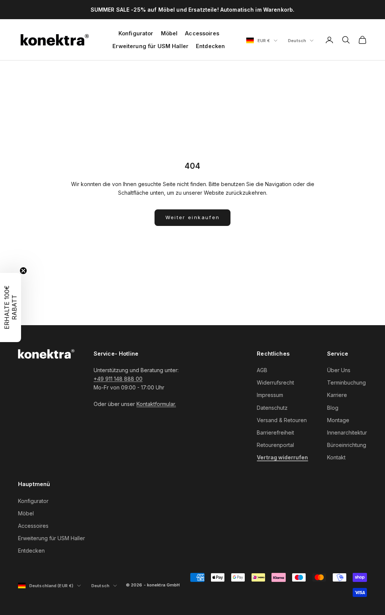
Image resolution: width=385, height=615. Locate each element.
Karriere (337, 395)
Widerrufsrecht (275, 382)
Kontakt (336, 457)
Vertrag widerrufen (282, 457)
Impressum (270, 395)
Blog (332, 407)
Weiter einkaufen (192, 217)
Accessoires (202, 33)
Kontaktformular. (156, 404)
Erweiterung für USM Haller (150, 46)
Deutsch (301, 41)
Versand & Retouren (282, 420)
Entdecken (210, 46)
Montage (338, 420)
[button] (10, 307)
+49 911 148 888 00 (118, 379)
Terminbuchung (346, 382)
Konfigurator (135, 33)
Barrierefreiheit (275, 432)
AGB (262, 370)
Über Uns (338, 370)
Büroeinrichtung (346, 445)
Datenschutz (272, 407)
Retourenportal (275, 445)
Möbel (169, 33)
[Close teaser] (23, 270)
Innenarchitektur (347, 432)
